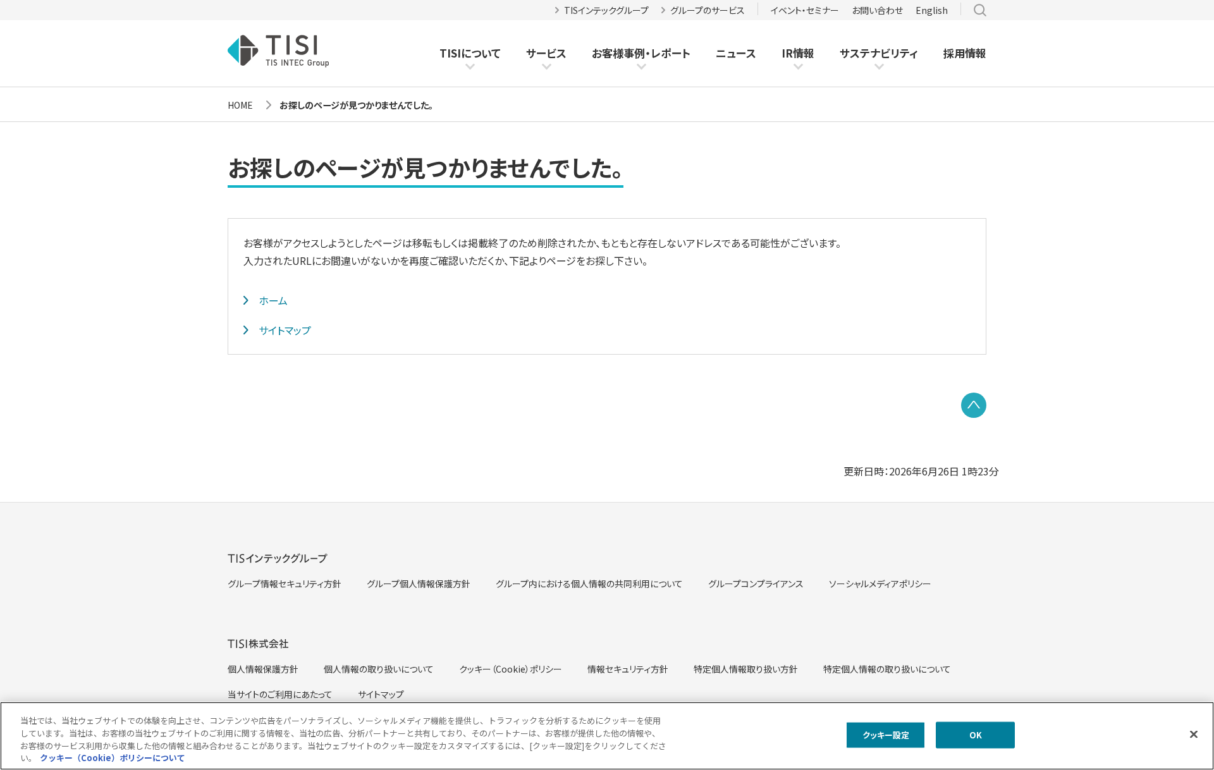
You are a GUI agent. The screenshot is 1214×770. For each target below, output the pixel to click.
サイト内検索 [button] (980, 10)
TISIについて (470, 53)
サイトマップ (285, 330)
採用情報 (964, 53)
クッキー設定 (886, 735)
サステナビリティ (879, 53)
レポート (670, 53)
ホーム (273, 300)
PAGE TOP (973, 405)
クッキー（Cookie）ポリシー (510, 669)
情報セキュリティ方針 (627, 669)
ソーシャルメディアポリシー (880, 583)
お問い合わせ (877, 10)
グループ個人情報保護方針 (418, 583)
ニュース (736, 53)
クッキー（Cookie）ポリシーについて (112, 757)
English (932, 10)
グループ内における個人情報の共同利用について (589, 583)
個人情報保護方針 (263, 669)
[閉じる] (1194, 734)
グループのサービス (707, 10)
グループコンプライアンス (756, 583)
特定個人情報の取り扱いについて (887, 669)
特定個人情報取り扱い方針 (746, 669)
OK (975, 735)
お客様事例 (618, 53)
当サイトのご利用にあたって (280, 694)
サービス (546, 53)
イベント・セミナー (805, 10)
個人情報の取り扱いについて (379, 669)
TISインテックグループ (606, 10)
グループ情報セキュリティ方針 (284, 583)
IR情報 (798, 53)
